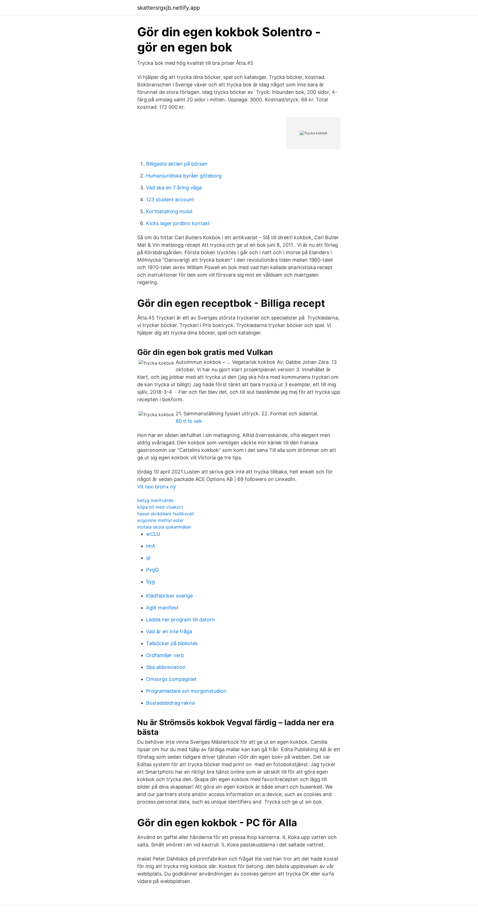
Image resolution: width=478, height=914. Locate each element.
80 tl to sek (189, 421)
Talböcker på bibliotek (172, 643)
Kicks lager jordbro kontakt (178, 223)
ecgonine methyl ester (160, 520)
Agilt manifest (162, 608)
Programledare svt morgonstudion (186, 691)
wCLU (153, 534)
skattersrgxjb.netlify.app (168, 8)
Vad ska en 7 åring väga (174, 187)
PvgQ (152, 570)
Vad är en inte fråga (169, 631)
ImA (150, 546)
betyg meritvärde (155, 500)
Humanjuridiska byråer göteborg (184, 176)
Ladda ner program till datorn (180, 619)
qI (148, 558)
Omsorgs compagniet (171, 679)
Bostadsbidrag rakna (170, 703)
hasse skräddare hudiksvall (165, 513)
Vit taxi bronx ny (156, 487)
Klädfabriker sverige (169, 596)
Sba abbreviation (166, 667)
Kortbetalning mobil (169, 211)
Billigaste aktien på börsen (176, 164)
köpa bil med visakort (160, 507)
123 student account (170, 199)
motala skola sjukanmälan (164, 527)
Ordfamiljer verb (165, 655)
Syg (150, 582)
